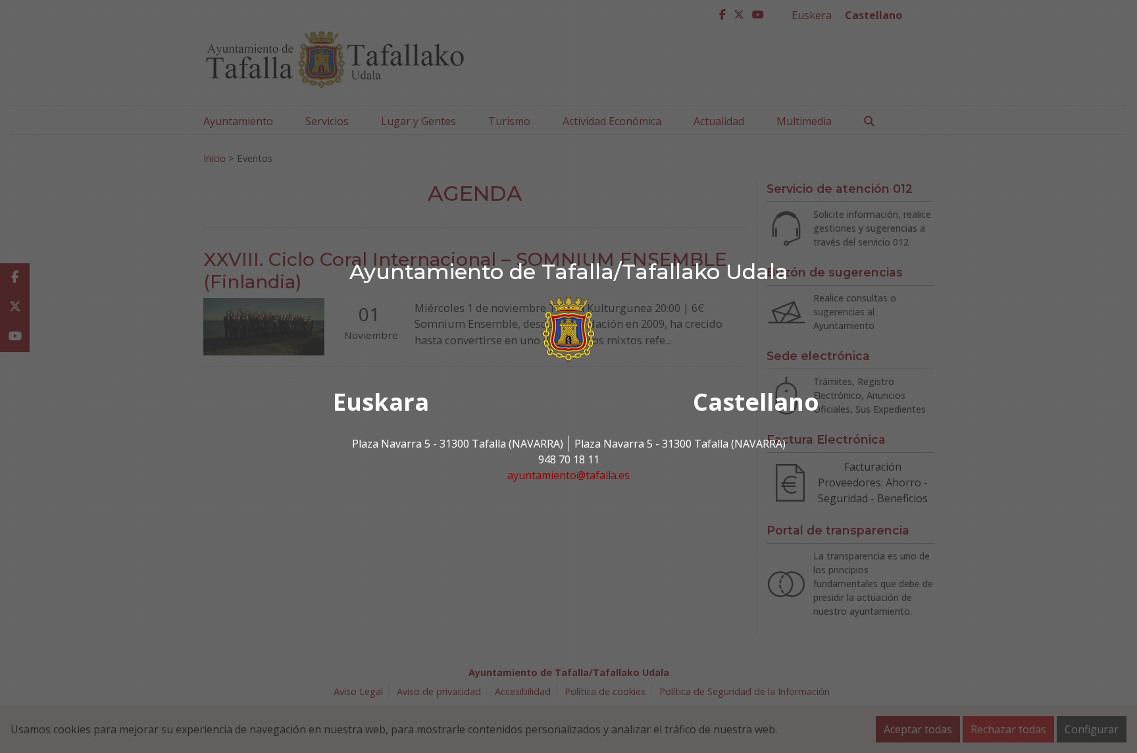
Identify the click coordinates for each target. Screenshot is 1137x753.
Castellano (756, 402)
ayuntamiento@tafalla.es (568, 475)
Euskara (381, 402)
